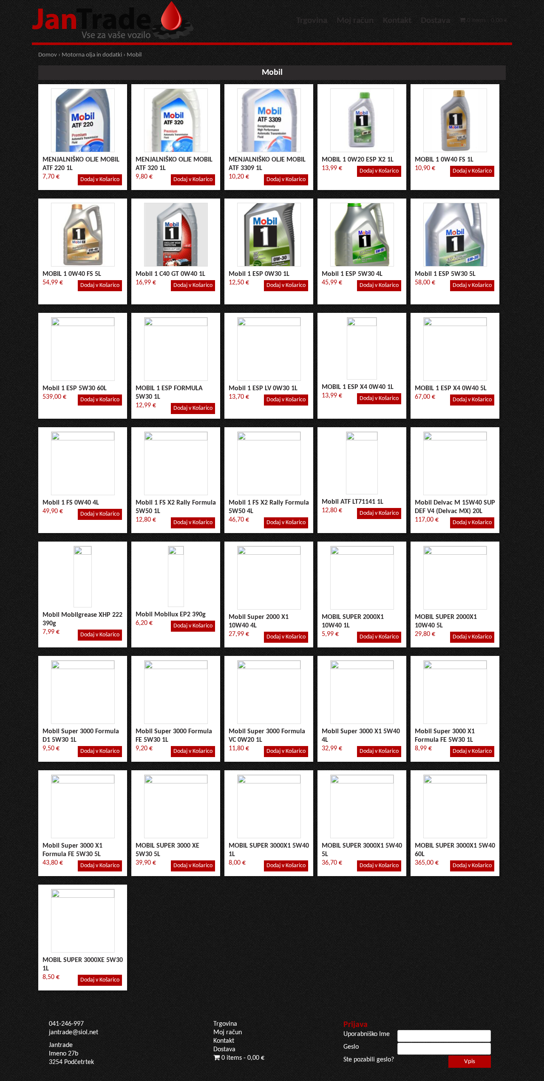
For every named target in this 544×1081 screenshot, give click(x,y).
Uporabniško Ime (366, 1034)
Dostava (435, 20)
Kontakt (397, 20)
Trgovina (311, 20)
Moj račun (355, 20)
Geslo (351, 1047)
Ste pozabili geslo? (368, 1059)
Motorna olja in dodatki (92, 55)
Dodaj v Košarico (99, 179)
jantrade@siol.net (73, 1032)
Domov (47, 55)
